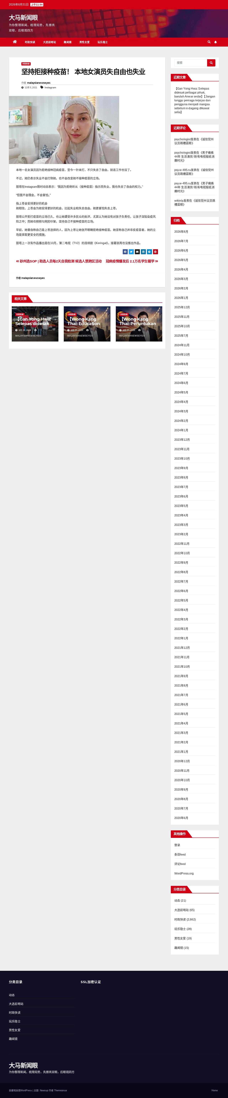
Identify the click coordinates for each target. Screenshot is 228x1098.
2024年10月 (182, 354)
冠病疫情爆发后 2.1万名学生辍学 (130, 261)
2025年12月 (182, 307)
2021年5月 (181, 713)
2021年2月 (181, 742)
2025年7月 (181, 335)
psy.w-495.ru (182, 169)
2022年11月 (182, 543)
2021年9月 (181, 676)
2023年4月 (181, 515)
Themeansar (60, 1090)
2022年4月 (181, 609)
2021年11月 (182, 657)
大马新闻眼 (23, 17)
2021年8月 (181, 685)
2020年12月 (182, 761)
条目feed (180, 854)
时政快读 (30, 42)
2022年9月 (181, 562)
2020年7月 (181, 808)
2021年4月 (181, 723)
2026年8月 (181, 231)
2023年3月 (181, 524)
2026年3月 (181, 278)
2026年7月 (181, 241)
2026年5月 (181, 260)
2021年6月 (181, 704)
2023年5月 (181, 505)
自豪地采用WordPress (21, 1090)
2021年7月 (181, 695)
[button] (209, 42)
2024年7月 (181, 373)
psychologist (182, 139)
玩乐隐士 (103, 42)
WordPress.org (184, 873)
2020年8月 (181, 799)
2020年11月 (182, 770)
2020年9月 (181, 789)
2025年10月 (182, 326)
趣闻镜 (68, 42)
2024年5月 (181, 392)
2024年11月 (182, 345)
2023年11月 (182, 449)
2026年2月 (181, 288)
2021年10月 (182, 666)
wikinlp (178, 200)
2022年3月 (181, 619)
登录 (177, 845)
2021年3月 (181, 732)
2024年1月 (181, 430)
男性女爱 (84, 42)
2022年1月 (181, 638)
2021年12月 (182, 647)
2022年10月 (182, 553)
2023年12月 (182, 439)
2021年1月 (181, 751)
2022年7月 (181, 581)
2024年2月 (181, 420)
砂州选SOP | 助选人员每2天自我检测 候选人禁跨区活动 (60, 261)
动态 (177, 900)
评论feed (180, 864)
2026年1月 (181, 297)
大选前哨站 (49, 42)
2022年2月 (181, 628)
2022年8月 (181, 572)
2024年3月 (181, 411)
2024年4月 (181, 401)
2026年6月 (181, 250)
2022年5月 (181, 600)
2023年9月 (181, 468)
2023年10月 (182, 458)
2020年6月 (181, 817)
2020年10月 (182, 780)
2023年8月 (181, 477)
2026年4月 (181, 269)
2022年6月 (181, 591)
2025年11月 (182, 316)
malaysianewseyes (38, 82)
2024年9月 (181, 364)
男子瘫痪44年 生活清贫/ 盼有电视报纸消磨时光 (194, 156)
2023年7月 (181, 487)
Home (215, 1090)
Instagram (50, 87)
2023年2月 (181, 534)
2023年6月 (181, 496)
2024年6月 (181, 382)
